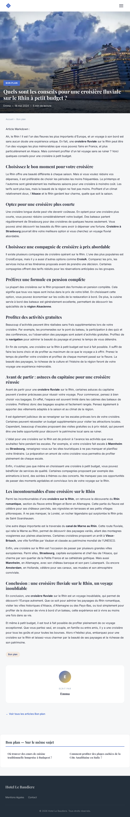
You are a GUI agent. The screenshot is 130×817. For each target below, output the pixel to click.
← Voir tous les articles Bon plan (25, 713)
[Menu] (121, 5)
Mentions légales (14, 797)
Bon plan (12, 83)
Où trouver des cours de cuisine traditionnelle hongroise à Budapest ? (30, 755)
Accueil (9, 119)
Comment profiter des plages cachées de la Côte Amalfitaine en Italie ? (95, 755)
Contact (32, 797)
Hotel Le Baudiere (20, 786)
